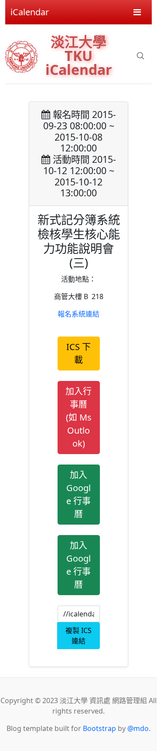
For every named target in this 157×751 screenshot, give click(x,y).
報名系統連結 (78, 314)
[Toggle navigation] (137, 12)
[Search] (140, 55)
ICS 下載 (78, 353)
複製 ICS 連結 (78, 636)
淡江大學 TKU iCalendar (78, 55)
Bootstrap (99, 728)
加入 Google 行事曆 (78, 494)
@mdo (138, 728)
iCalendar (29, 12)
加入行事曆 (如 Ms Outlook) (78, 417)
